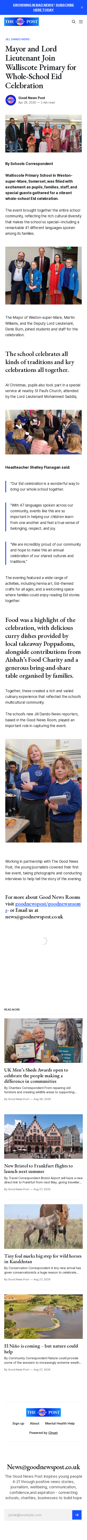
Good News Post (31, 98)
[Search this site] (73, 21)
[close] (82, 7)
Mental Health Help (60, 1423)
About (34, 1423)
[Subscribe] (77, 1515)
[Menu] (80, 21)
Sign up (18, 1423)
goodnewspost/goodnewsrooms (43, 907)
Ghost (53, 1433)
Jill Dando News (17, 39)
